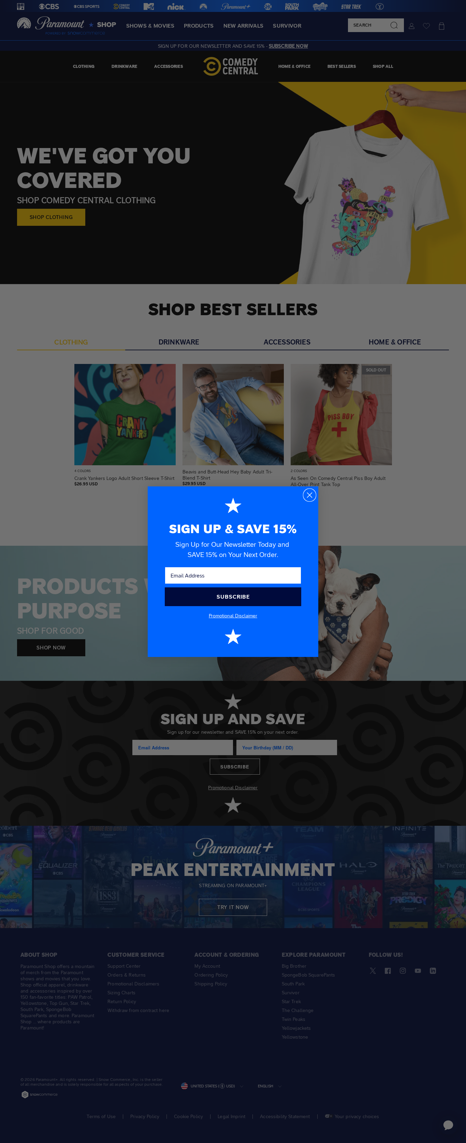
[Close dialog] (310, 495)
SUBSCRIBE (233, 597)
